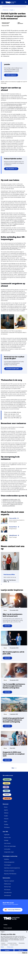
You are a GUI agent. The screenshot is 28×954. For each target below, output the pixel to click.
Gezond (7, 783)
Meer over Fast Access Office (10, 581)
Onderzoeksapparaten (9, 862)
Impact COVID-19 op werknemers (15, 502)
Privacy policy (10, 946)
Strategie (6, 840)
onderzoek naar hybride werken (15, 107)
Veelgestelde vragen (9, 852)
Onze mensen (7, 843)
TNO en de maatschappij (9, 846)
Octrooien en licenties (9, 870)
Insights (6, 815)
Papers (5, 821)
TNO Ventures (7, 889)
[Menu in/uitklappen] (2, 2)
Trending (6, 824)
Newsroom (5, 804)
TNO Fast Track (7, 886)
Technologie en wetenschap (10, 856)
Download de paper (14, 369)
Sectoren (7, 794)
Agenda (6, 810)
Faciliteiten (6, 859)
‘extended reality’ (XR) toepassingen (9, 247)
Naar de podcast (10, 168)
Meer (13, 768)
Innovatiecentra (8, 892)
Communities (7, 849)
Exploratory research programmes (12, 868)
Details (2, 946)
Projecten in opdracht (9, 881)
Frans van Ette (12, 518)
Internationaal (7, 895)
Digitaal (6, 790)
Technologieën (7, 865)
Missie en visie (7, 837)
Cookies (5, 924)
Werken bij (7, 798)
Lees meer (8, 626)
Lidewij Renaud (13, 535)
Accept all (7, 950)
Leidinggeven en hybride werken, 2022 (11, 499)
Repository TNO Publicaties (10, 873)
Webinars (6, 813)
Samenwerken (6, 878)
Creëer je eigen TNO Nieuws (14, 909)
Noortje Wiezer (13, 526)
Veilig (6, 787)
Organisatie (6, 834)
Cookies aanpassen (11, 75)
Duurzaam (7, 779)
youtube (7, 64)
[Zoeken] (25, 2)
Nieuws (5, 807)
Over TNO (5, 831)
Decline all (21, 950)
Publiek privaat (7, 883)
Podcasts (6, 818)
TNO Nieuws (7, 827)
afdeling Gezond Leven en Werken (14, 104)
